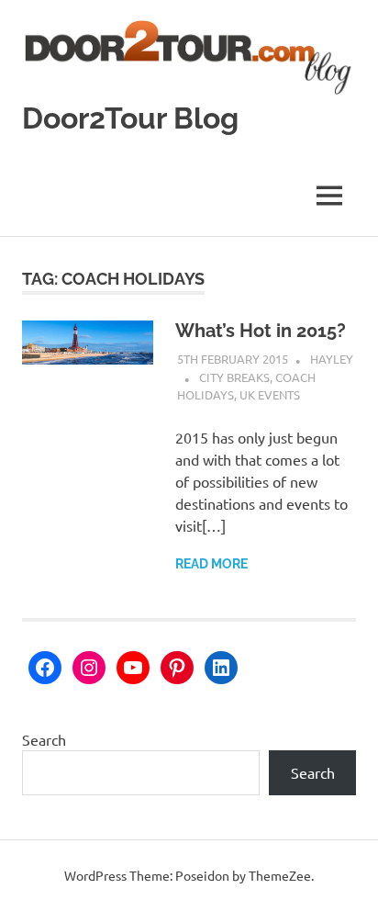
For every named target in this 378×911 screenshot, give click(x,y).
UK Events (269, 394)
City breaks (234, 377)
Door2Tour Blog (130, 118)
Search (44, 739)
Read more (211, 564)
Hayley (331, 358)
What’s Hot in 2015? (260, 331)
